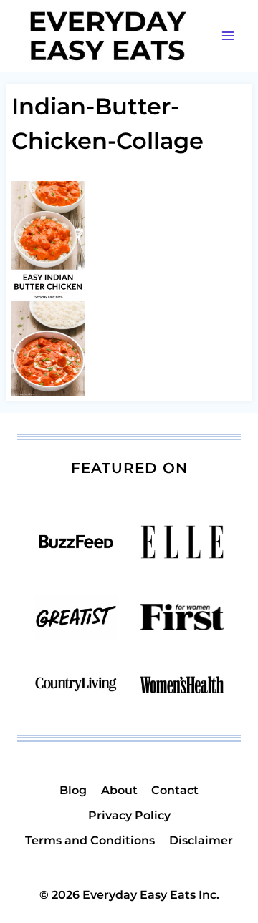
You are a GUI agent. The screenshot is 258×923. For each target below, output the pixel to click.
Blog (73, 790)
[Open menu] (227, 35)
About (119, 790)
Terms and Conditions (90, 840)
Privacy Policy (129, 815)
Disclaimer (201, 840)
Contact (175, 790)
